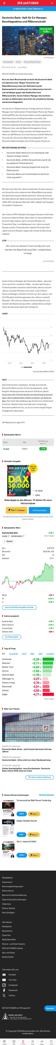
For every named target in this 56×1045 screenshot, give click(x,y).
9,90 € (21, 834)
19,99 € (21, 814)
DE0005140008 (16, 536)
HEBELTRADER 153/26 (27, 821)
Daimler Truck (7, 667)
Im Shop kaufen (39, 510)
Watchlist (10, 541)
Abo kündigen (8, 912)
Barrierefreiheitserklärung (14, 895)
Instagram (13, 985)
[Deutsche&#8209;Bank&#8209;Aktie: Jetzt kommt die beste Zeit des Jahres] (28, 727)
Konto (24, 519)
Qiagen (4, 694)
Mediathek (7, 926)
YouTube (13, 979)
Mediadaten (7, 877)
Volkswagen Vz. (8, 678)
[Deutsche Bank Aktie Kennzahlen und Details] (28, 576)
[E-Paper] (23, 1042)
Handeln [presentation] (50, 1008)
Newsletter (7, 931)
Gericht (18, 62)
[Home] (32, 1042)
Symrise (5, 670)
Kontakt (12, 974)
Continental (6, 659)
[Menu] (52, 3)
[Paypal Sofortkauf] (34, 814)
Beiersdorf (6, 663)
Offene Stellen (8, 908)
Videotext (6, 904)
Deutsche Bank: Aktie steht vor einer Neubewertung (26, 760)
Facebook (13, 990)
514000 (5, 536)
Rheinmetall (6, 686)
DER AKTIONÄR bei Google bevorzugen (17, 74)
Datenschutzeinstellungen (14, 899)
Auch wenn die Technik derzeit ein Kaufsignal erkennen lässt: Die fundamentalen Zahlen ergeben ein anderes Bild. (27, 397)
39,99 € (21, 855)
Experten (6, 935)
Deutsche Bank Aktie (10, 533)
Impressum (7, 882)
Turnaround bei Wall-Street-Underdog (34, 800)
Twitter (12, 995)
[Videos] (4, 1042)
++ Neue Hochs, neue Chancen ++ (28, 8)
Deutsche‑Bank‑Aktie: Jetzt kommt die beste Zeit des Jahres (27, 750)
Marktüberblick (9, 939)
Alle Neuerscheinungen (46, 795)
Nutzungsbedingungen (12, 886)
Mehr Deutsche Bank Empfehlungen (39, 777)
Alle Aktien (7, 922)
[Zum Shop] (14, 1042)
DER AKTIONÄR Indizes (12, 948)
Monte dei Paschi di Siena (32, 62)
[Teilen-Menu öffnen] (42, 1042)
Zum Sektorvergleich (11, 637)
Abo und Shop (8, 952)
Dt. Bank (6, 448)
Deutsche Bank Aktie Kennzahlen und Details (19, 607)
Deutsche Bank (8, 62)
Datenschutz (8, 890)
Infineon (5, 690)
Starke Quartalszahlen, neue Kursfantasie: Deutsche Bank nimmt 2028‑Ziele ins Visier (26, 769)
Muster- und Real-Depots (13, 944)
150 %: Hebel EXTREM (26, 841)
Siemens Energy (8, 682)
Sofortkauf (21, 510)
